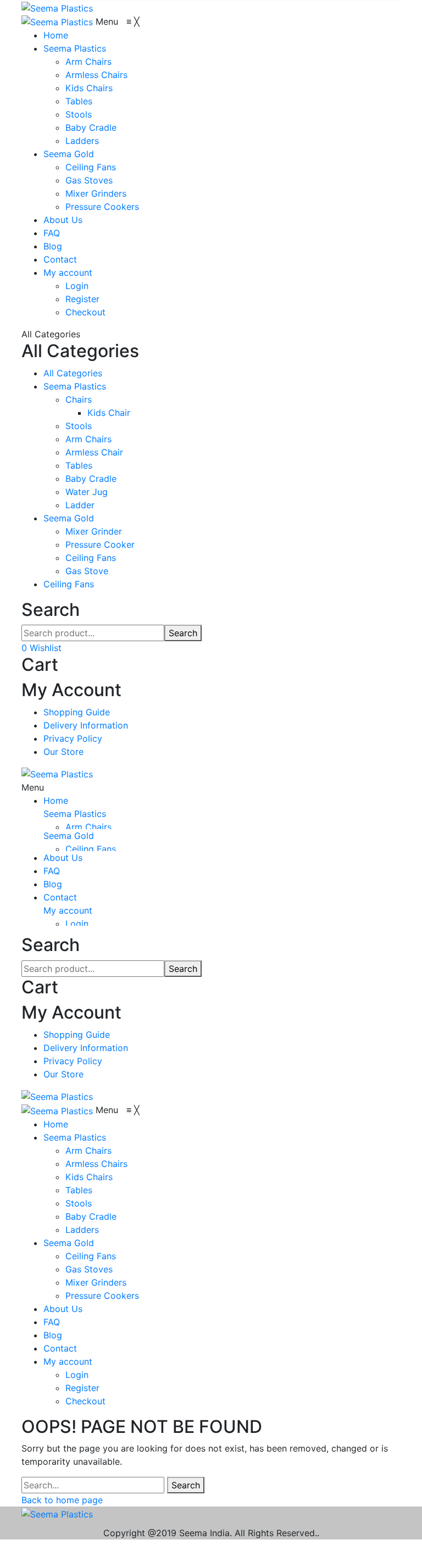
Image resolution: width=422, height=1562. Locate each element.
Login (76, 923)
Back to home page (62, 1499)
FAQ (51, 870)
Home (55, 800)
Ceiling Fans (90, 557)
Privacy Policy (72, 738)
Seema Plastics (74, 386)
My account (67, 910)
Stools (78, 425)
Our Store (63, 751)
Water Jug (86, 491)
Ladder (80, 504)
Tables (78, 465)
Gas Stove (86, 570)
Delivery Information (85, 725)
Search (183, 632)
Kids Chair (108, 412)
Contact (60, 897)
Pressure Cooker (100, 544)
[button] (118, 21)
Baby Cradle (90, 478)
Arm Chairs (88, 438)
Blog (52, 884)
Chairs (78, 399)
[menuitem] (55, 35)
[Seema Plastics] (57, 7)
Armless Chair (94, 452)
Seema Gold (68, 518)
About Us (62, 857)
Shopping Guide (76, 712)
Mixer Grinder (93, 531)
